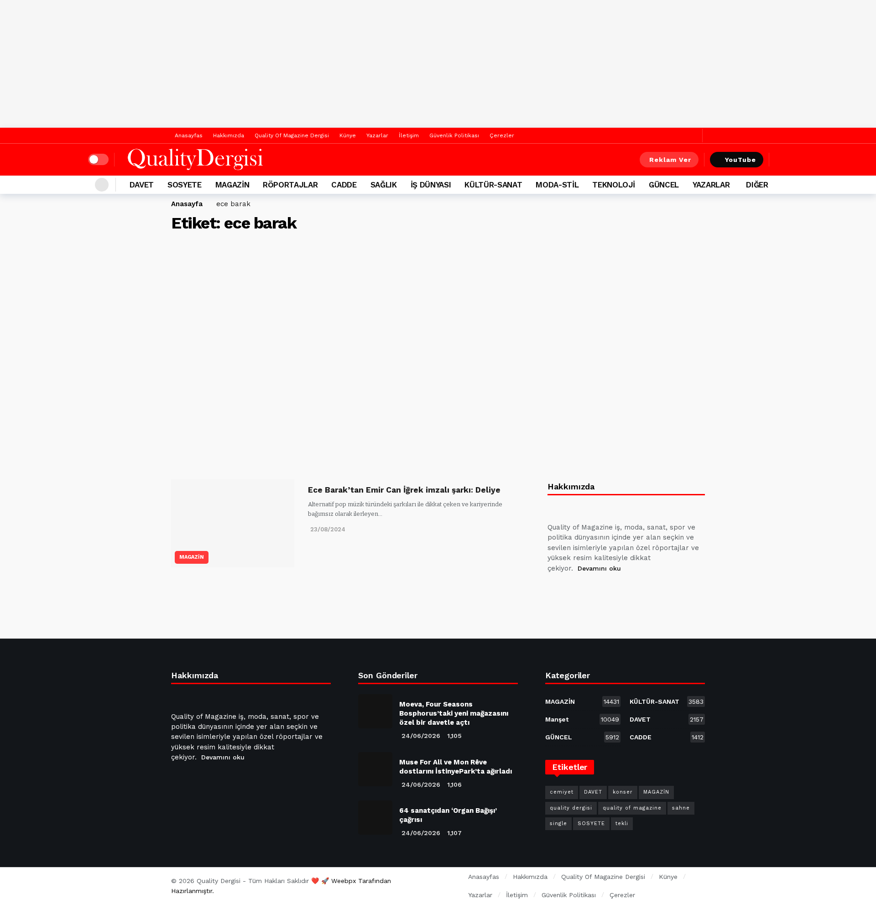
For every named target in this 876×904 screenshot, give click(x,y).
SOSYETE (591, 823)
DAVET (667, 719)
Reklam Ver (670, 159)
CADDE (667, 737)
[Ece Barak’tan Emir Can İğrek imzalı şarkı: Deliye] (232, 523)
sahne (681, 808)
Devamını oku (599, 568)
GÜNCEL (582, 737)
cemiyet (562, 792)
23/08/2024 (327, 529)
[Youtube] (600, 591)
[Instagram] (622, 591)
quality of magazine (632, 808)
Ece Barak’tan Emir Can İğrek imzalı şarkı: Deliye (404, 489)
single (558, 823)
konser (623, 792)
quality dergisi (571, 808)
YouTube (740, 159)
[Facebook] (679, 135)
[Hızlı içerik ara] (781, 159)
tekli (621, 823)
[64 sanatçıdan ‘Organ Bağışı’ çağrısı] (375, 817)
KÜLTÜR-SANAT (667, 701)
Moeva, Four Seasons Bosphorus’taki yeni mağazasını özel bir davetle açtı (453, 713)
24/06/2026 (421, 735)
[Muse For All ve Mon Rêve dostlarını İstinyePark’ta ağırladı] (375, 769)
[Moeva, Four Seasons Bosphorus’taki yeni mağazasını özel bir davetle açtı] (375, 711)
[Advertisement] (438, 64)
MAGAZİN (191, 557)
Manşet (582, 719)
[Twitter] (693, 135)
